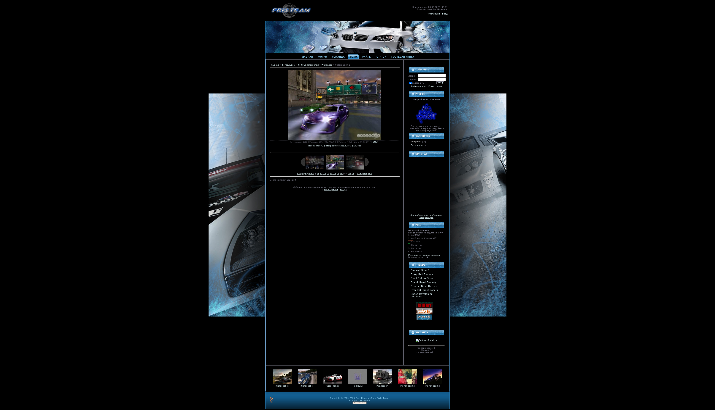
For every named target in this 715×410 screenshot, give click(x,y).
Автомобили (407, 386)
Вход (445, 14)
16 (334, 173)
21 (353, 173)
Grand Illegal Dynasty (423, 282)
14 (328, 173)
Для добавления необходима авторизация (426, 216)
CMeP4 (376, 142)
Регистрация (433, 14)
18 (341, 173)
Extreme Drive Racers (424, 286)
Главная (274, 65)
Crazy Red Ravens (422, 274)
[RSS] (271, 400)
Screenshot (417, 145)
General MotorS (420, 270)
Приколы (357, 386)
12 (321, 173)
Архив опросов (431, 255)
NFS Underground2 (308, 65)
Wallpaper (327, 65)
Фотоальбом (288, 65)
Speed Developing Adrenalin (422, 295)
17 (338, 173)
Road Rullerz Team (422, 278)
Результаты (414, 255)
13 (324, 173)
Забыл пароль (418, 86)
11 (318, 173)
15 (331, 173)
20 (349, 173)
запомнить (418, 83)
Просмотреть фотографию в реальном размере (334, 146)
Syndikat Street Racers (424, 290)
